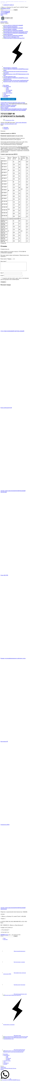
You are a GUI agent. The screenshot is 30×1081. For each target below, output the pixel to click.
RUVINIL (8, 91)
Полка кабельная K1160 (6, 407)
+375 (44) (5, 12)
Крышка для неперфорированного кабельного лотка (13, 658)
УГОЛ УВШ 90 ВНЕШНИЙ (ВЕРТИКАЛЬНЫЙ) (12, 331)
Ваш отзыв (4, 261)
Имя (2, 272)
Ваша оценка (4, 258)
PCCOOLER (9, 90)
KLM (7, 89)
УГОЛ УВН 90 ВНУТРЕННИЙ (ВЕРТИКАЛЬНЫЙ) (13, 110)
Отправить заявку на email (8, 99)
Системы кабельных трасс (10, 123)
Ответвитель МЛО (5, 824)
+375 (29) (5, 11)
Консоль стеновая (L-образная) (8, 106)
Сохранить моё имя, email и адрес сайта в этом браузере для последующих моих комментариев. (15, 279)
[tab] (16, 127)
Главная (3, 102)
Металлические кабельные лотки (13, 102)
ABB (7, 87)
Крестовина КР (4, 741)
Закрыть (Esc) (3, 1067)
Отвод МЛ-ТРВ (4, 575)
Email (2, 275)
